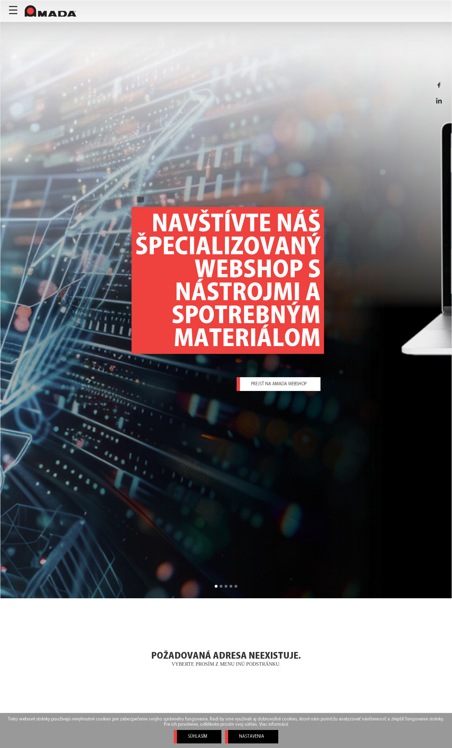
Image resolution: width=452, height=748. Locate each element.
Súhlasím (197, 736)
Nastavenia (251, 736)
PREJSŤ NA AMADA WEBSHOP (279, 384)
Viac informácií (273, 724)
